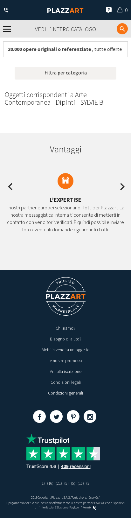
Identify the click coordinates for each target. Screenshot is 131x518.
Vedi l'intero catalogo (65, 29)
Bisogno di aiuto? (65, 339)
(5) (66, 483)
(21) (59, 483)
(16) (50, 483)
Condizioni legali (66, 382)
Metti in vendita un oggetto (66, 350)
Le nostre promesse (65, 360)
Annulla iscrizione (65, 371)
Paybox (74, 507)
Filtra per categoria (66, 72)
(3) (88, 483)
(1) (42, 483)
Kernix (87, 507)
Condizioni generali (65, 393)
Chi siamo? (65, 328)
